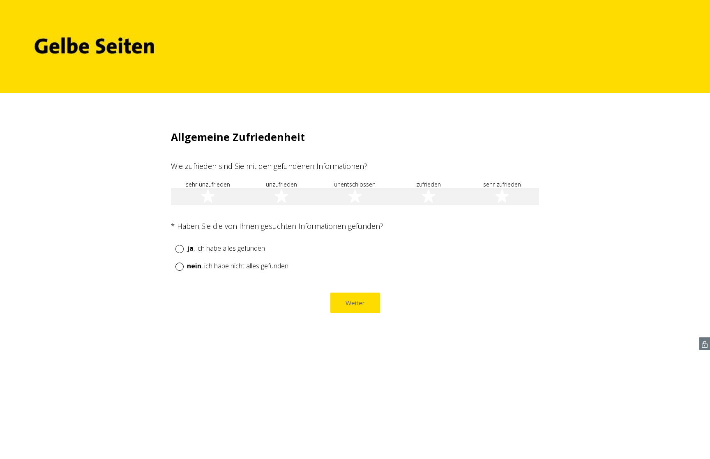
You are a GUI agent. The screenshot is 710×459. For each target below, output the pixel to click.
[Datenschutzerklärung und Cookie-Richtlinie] (704, 343)
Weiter (355, 303)
